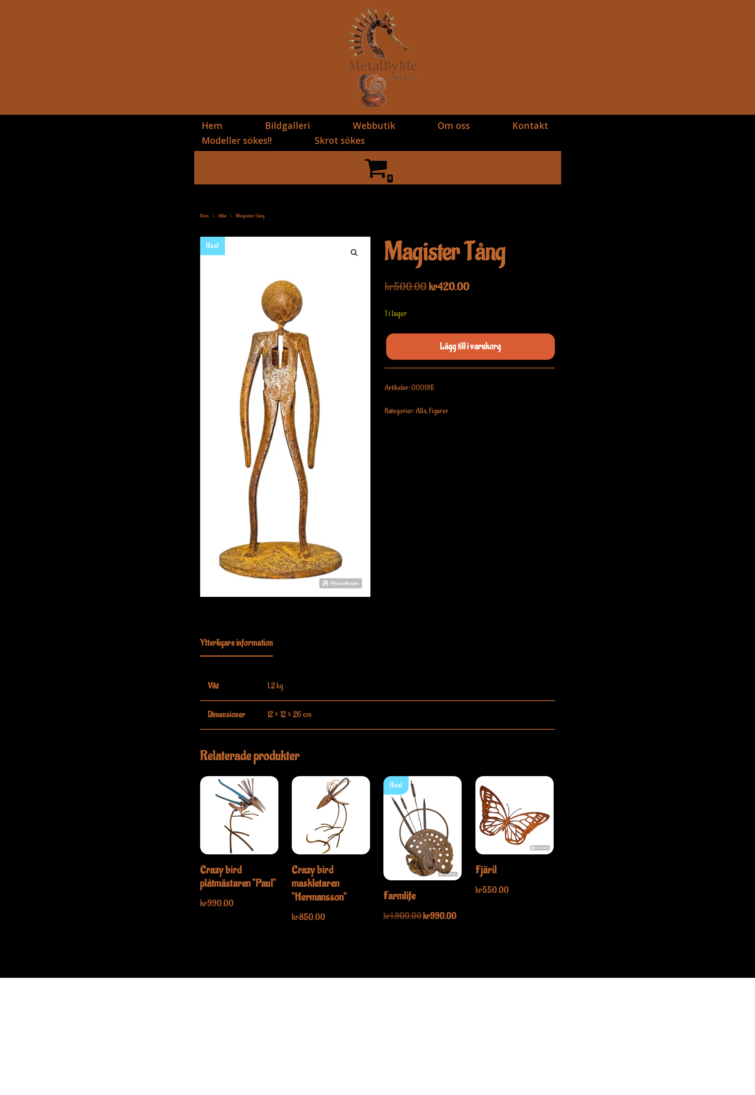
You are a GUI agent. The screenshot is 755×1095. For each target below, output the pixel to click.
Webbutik (374, 125)
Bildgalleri (287, 125)
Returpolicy (516, 1031)
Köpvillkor (514, 1019)
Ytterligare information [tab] (236, 642)
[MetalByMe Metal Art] (382, 57)
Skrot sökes (340, 140)
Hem (212, 125)
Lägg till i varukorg (470, 346)
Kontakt (530, 125)
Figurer (438, 411)
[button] (354, 253)
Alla (222, 215)
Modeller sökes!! (237, 140)
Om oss (454, 125)
